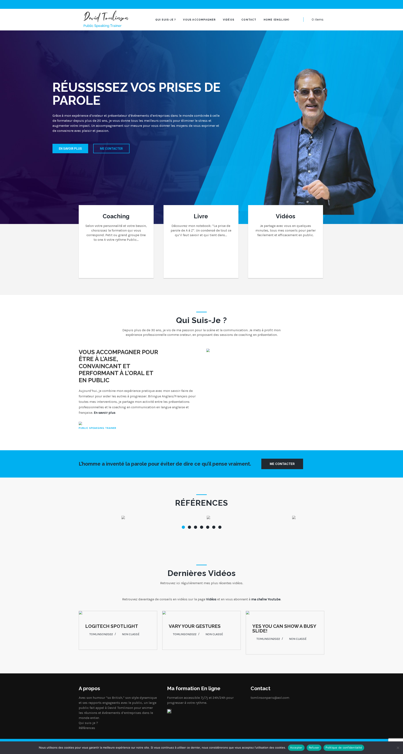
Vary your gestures (195, 626)
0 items (317, 19)
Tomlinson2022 (101, 634)
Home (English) (276, 19)
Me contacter (111, 148)
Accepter (296, 747)
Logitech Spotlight (111, 626)
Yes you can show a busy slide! (284, 628)
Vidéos (228, 19)
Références (87, 728)
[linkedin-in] (323, 4)
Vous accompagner (199, 19)
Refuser (314, 747)
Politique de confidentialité (344, 747)
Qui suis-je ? (165, 19)
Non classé (131, 634)
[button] (183, 527)
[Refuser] (398, 748)
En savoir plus (70, 148)
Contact (248, 19)
